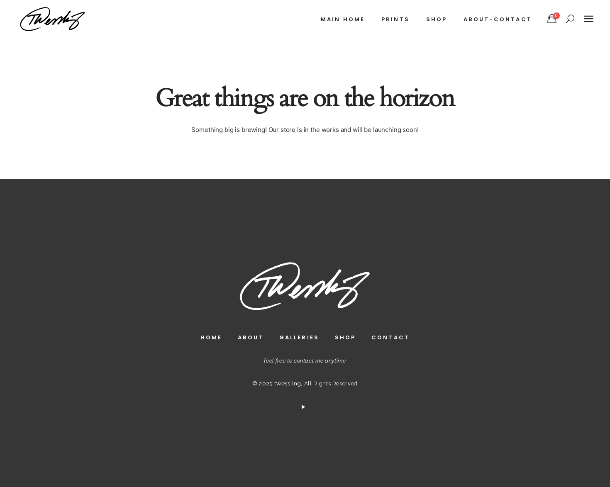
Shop (345, 337)
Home (211, 337)
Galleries (299, 337)
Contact (390, 337)
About (251, 337)
